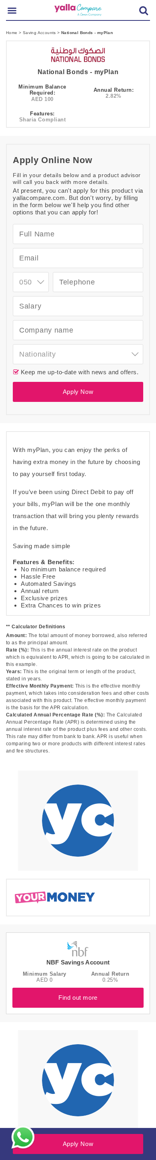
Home (12, 32)
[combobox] (31, 282)
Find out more (78, 997)
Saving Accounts (40, 32)
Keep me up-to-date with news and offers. (79, 372)
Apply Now (78, 391)
